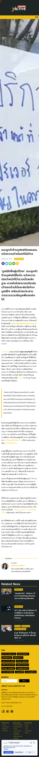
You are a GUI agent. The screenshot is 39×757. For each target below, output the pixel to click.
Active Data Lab (8, 654)
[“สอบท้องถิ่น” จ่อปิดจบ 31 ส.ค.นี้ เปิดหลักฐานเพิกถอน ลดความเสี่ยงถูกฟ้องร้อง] (6, 591)
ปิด (30, 752)
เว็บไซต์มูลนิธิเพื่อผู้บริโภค (13, 440)
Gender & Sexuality (16, 739)
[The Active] (19, 8)
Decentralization (18, 726)
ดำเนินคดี (20, 378)
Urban (26, 726)
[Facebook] (3, 264)
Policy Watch (22, 661)
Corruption (19, 259)
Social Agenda (8, 668)
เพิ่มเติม (5, 749)
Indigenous (6, 657)
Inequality (18, 657)
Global (26, 724)
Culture (27, 732)
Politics (17, 626)
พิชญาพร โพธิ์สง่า (18, 565)
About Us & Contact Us (13, 686)
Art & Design (28, 730)
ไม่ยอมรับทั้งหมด (19, 752)
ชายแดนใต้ (19, 672)
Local (26, 728)
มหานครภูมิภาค (30, 672)
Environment (23, 654)
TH (34, 742)
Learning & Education (16, 733)
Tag (3, 650)
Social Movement (20, 629)
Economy (4, 728)
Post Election (8, 665)
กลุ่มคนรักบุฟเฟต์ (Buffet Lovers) (23, 323)
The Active (5, 352)
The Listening (7, 672)
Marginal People (18, 736)
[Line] (10, 264)
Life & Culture (8, 661)
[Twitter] (7, 711)
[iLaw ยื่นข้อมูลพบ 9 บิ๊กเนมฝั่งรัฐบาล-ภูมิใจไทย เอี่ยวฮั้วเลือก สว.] (6, 628)
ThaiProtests (22, 668)
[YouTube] (12, 711)
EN (31, 742)
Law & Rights (5, 726)
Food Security (17, 730)
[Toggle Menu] (36, 17)
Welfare (16, 728)
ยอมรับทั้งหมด (8, 752)
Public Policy (22, 665)
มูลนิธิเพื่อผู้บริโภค (11, 443)
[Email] (13, 264)
